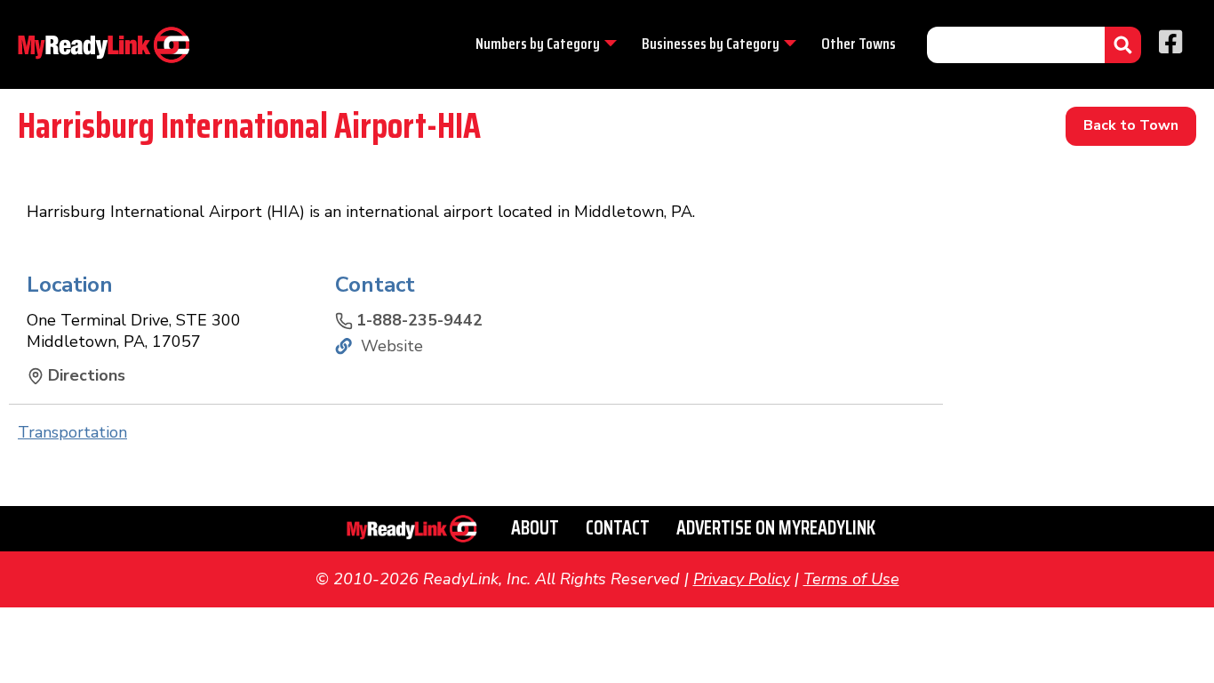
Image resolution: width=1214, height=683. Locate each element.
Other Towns (858, 43)
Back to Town (1130, 125)
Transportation (72, 432)
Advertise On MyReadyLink (775, 527)
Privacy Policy (741, 579)
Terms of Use (851, 579)
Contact (618, 527)
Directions (86, 376)
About (535, 527)
